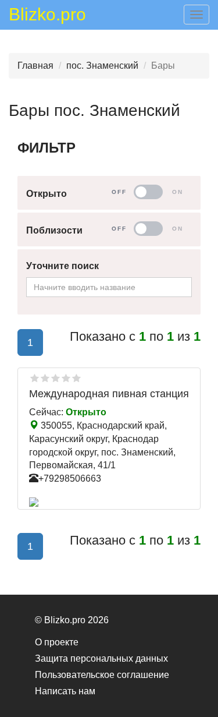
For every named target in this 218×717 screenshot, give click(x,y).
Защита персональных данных (101, 658)
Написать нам (65, 691)
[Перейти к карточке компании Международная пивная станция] (109, 502)
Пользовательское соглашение (102, 675)
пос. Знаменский (102, 65)
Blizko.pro (47, 16)
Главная (35, 65)
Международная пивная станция (109, 394)
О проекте (56, 642)
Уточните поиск (62, 266)
